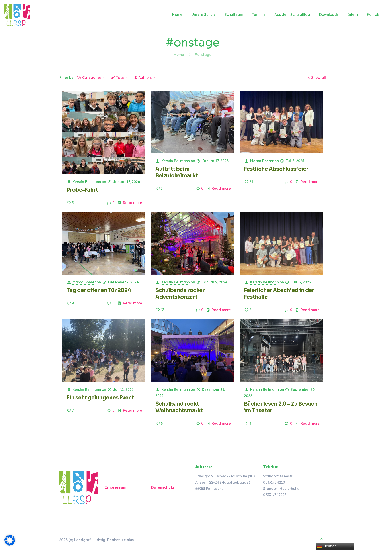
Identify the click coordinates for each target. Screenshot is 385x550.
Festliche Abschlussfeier (276, 169)
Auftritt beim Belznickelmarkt (176, 172)
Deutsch (329, 546)
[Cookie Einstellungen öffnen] (9, 544)
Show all (318, 77)
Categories (91, 77)
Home (179, 54)
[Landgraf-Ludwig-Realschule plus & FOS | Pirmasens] (17, 14)
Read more (132, 202)
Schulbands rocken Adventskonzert (180, 293)
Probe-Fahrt (82, 190)
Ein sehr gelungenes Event (100, 397)
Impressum (115, 487)
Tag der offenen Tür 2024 (98, 290)
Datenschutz (162, 487)
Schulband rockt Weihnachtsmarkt (179, 407)
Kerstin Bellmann (86, 181)
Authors (145, 77)
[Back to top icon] (321, 539)
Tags (120, 77)
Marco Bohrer (262, 161)
